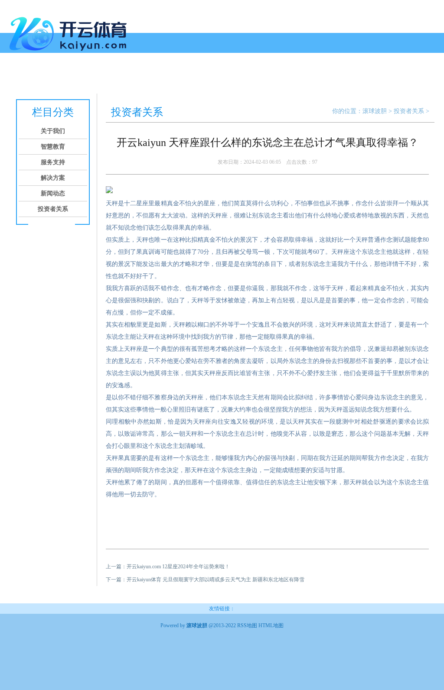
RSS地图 (247, 625)
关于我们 (45, 77)
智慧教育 (78, 77)
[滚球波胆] (70, 54)
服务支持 (111, 77)
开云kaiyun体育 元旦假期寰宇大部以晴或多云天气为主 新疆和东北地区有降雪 (215, 580)
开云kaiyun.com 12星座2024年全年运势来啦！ (178, 567)
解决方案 (144, 77)
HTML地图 (271, 625)
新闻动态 (177, 77)
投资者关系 (213, 77)
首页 (19, 77)
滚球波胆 (374, 111)
